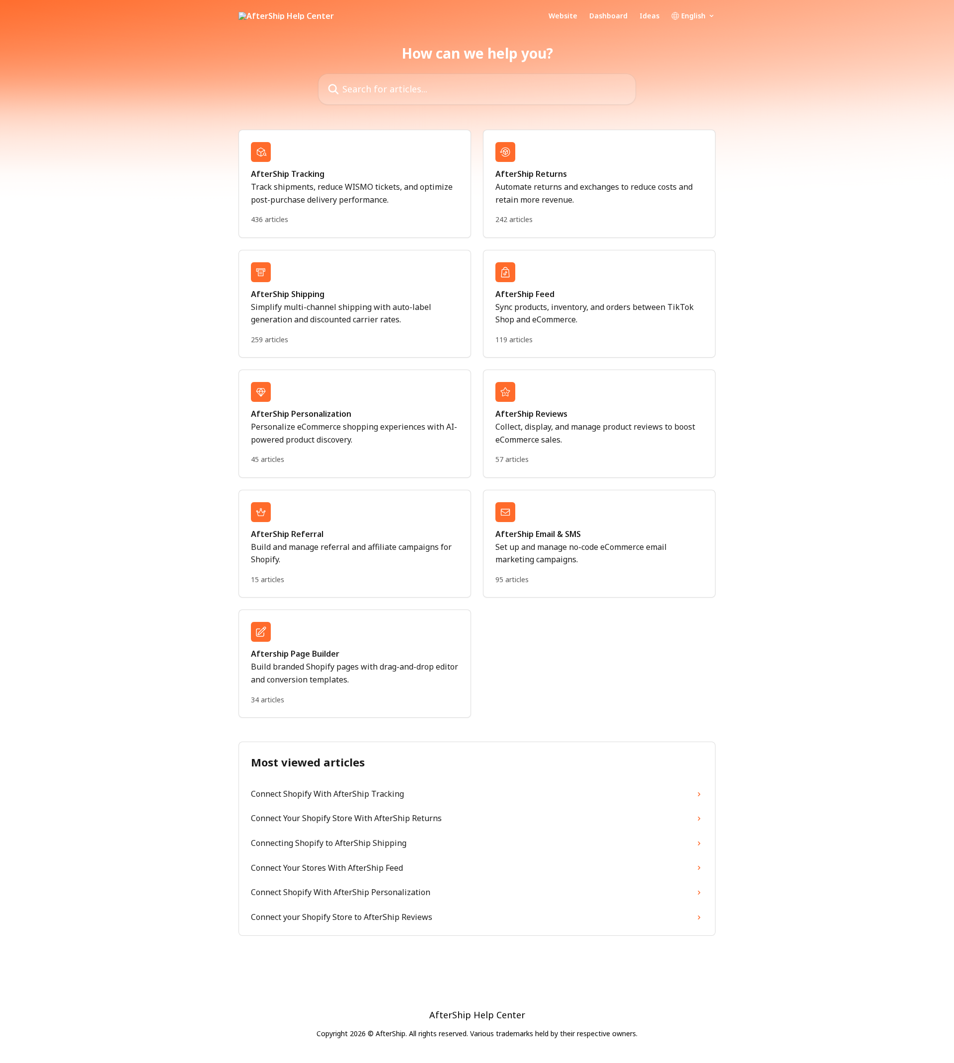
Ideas (649, 15)
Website (563, 15)
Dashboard (608, 15)
